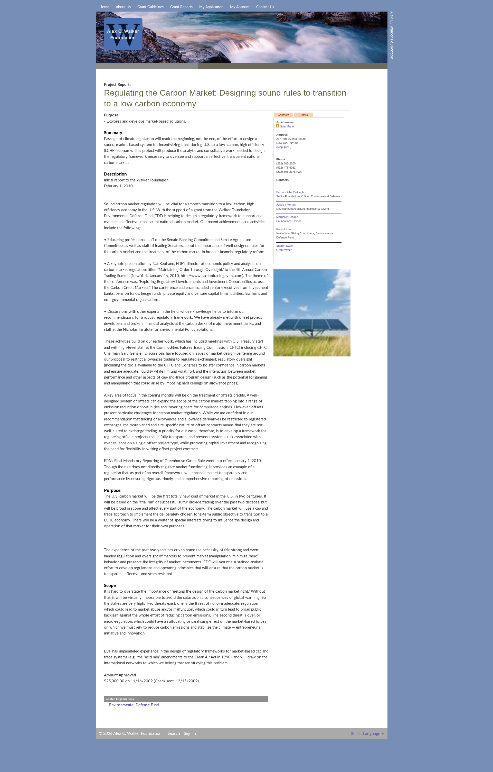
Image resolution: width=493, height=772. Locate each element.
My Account (240, 7)
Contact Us (265, 7)
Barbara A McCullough (290, 192)
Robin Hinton (284, 229)
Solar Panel (287, 126)
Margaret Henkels (287, 216)
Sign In (190, 733)
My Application (211, 7)
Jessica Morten (286, 204)
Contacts (283, 114)
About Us (123, 7)
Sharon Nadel (284, 245)
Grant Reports (181, 7)
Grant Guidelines (150, 7)
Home (104, 7)
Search (174, 733)
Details (303, 114)
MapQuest (283, 147)
